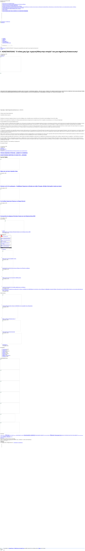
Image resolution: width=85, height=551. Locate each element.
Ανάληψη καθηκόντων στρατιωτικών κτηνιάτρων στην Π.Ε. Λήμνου (13, 7)
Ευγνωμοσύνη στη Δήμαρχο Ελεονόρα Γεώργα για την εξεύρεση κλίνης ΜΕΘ (17, 216)
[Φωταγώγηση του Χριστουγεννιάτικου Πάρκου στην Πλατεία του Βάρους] (7, 267)
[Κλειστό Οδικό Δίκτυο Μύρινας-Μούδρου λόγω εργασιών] (7, 421)
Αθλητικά (3, 350)
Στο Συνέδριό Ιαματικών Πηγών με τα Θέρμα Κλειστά (12, 201)
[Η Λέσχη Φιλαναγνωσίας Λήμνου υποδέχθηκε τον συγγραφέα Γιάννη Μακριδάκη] (12, 304)
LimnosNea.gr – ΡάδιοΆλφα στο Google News (16, 548)
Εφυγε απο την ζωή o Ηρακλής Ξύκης (8, 3)
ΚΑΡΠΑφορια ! (4, 344)
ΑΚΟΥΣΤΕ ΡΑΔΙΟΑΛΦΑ (6, 42)
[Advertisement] (42, 30)
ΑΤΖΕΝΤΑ (22, 435)
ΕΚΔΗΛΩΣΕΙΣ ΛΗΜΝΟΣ (29, 435)
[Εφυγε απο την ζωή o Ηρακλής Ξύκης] (10, 169)
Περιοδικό (4, 356)
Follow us (2, 437)
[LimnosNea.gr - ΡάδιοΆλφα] (5, 21)
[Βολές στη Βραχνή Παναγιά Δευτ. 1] (10, 317)
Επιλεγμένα (4, 353)
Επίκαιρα (3, 352)
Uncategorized (4, 349)
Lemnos (1, 435)
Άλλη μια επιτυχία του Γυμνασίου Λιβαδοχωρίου (10, 5)
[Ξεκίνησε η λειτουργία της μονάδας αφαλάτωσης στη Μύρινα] (7, 286)
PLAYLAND (11, 435)
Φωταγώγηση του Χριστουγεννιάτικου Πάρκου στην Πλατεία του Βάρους (14, 4)
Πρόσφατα (4, 249)
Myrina (7, 435)
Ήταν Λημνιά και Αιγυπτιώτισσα (8, 331)
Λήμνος (4, 48)
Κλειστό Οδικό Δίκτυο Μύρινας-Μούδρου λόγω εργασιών (11, 8)
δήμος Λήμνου (6, 436)
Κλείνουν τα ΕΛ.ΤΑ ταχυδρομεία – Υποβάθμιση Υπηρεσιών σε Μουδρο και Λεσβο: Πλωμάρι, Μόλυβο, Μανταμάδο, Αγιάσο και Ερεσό (31, 186)
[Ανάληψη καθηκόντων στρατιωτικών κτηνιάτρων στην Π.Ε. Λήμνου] (10, 413)
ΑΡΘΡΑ (3, 40)
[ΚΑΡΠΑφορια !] (12, 343)
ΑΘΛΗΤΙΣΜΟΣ (18, 435)
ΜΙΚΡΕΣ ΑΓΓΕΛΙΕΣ (5, 355)
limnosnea (4, 435)
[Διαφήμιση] (2, 22)
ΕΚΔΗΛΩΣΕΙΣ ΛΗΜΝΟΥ (39, 435)
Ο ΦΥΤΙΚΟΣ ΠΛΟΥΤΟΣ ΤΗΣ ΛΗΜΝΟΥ (71, 435)
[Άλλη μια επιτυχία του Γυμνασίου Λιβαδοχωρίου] (7, 276)
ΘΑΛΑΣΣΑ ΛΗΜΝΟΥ (47, 435)
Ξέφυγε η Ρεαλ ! (5, 9)
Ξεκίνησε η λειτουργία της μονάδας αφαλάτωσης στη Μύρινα (13, 287)
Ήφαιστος (15, 435)
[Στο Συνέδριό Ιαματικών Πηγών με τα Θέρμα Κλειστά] (10, 199)
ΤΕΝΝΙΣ (1, 436)
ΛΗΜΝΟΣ (4, 39)
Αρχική (1, 48)
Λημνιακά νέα (58, 435)
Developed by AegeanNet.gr (18, 442)
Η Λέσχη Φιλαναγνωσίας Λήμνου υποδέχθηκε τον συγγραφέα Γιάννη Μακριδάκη (15, 10)
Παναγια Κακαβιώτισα (80, 435)
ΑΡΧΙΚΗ (3, 38)
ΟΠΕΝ (63, 435)
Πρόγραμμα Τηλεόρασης (6, 247)
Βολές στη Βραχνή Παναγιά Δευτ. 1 (8, 318)
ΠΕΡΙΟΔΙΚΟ (4, 41)
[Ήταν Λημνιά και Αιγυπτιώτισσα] (11, 330)
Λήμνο (39, 548)
